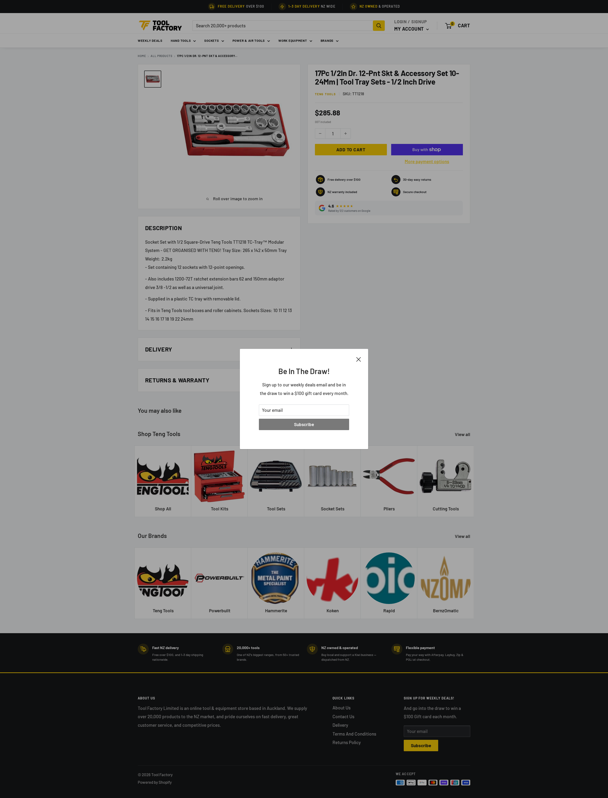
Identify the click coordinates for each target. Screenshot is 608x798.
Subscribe (304, 424)
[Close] (358, 359)
